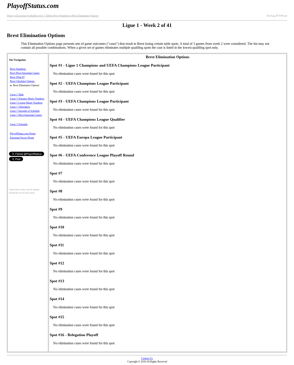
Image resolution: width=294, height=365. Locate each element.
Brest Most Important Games (25, 73)
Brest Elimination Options (84, 15)
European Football (24, 15)
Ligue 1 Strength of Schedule (25, 110)
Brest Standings (60, 15)
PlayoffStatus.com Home (23, 133)
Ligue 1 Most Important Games (26, 115)
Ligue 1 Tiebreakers (20, 106)
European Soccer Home (22, 137)
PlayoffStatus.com (33, 5)
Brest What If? (17, 77)
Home (10, 15)
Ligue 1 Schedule (19, 124)
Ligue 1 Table (43, 15)
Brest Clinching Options (22, 81)
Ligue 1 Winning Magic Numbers (27, 98)
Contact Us (147, 358)
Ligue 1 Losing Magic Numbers (26, 102)
